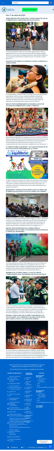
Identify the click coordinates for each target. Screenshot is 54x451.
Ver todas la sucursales (39, 406)
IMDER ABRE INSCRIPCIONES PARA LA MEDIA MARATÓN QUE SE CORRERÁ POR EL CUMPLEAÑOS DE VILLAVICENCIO (27, 19)
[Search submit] (51, 3)
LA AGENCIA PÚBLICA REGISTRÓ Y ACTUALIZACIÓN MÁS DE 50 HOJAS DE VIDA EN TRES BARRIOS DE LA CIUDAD (27, 148)
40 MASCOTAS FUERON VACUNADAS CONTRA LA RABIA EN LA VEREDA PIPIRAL (26, 62)
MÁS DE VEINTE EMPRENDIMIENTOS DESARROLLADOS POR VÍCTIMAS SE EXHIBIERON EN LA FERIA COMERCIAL (25, 105)
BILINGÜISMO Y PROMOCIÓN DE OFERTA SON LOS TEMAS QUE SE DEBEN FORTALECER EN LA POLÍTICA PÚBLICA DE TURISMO (26, 190)
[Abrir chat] (50, 447)
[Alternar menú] (53, 9)
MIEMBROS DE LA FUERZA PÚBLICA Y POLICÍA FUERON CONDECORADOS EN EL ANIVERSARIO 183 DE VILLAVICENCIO (26, 273)
